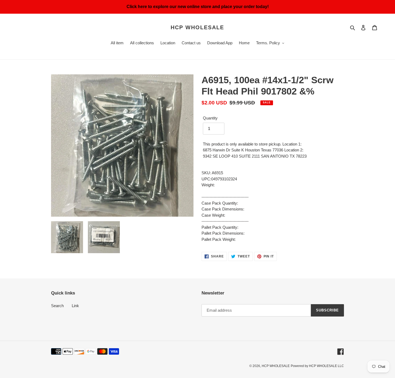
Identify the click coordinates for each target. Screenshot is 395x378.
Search (57, 305)
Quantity (210, 118)
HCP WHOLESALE (197, 27)
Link (75, 305)
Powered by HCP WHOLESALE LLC (317, 366)
